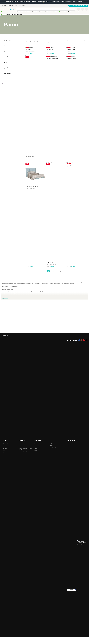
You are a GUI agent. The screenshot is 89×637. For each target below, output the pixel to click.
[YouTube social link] (84, 340)
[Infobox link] (78, 6)
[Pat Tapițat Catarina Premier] (35, 173)
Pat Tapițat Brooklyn (72, 58)
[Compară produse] (78, 9)
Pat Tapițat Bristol (30, 156)
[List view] (60, 40)
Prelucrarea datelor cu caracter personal (25, 449)
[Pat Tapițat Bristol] (35, 105)
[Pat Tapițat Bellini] (76, 47)
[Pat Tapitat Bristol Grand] (56, 56)
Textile (51, 445)
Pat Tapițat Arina (29, 49)
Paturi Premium (32, 51)
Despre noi (5, 443)
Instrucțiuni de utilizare (23, 446)
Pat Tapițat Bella (50, 49)
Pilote (51, 443)
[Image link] (33, 384)
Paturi (27, 51)
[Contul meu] (87, 9)
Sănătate (52, 450)
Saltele (35, 443)
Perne (35, 450)
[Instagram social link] (81, 340)
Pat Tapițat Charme (71, 165)
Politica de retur (22, 443)
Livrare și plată (6, 446)
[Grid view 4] (60, 43)
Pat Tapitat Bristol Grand (52, 58)
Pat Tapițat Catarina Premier (32, 186)
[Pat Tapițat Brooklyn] (76, 56)
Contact (4, 452)
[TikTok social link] (86, 340)
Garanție (5, 448)
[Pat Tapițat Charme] (76, 163)
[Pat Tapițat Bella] (56, 47)
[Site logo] (8, 9)
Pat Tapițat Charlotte (51, 262)
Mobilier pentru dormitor (55, 447)
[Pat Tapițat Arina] (35, 47)
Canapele (36, 448)
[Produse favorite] (83, 9)
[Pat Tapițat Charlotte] (56, 211)
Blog (4, 450)
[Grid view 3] (62, 40)
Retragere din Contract (23, 451)
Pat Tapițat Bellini (71, 49)
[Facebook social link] (79, 340)
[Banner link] (12, 83)
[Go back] (2, 24)
